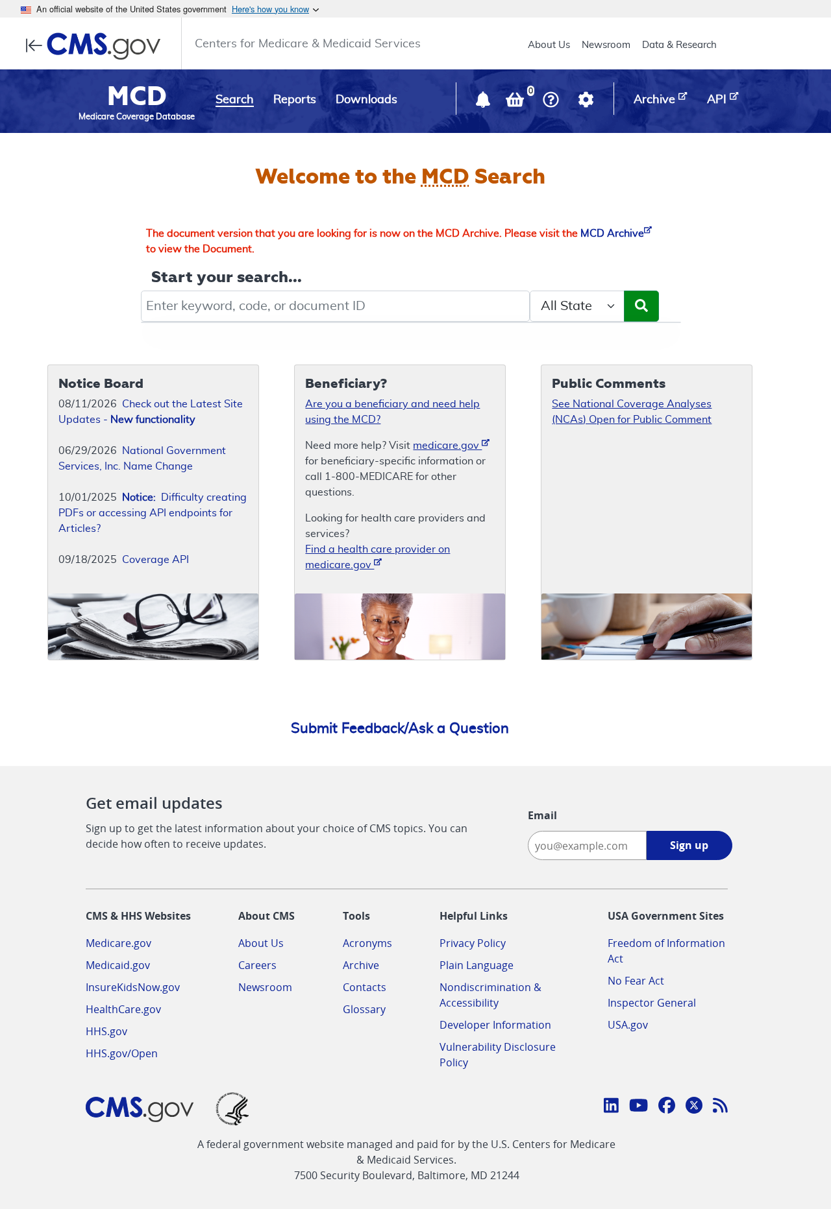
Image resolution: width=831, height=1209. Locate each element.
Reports (294, 100)
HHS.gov (106, 1031)
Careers (257, 965)
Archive (361, 965)
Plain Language (477, 965)
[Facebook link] (666, 1107)
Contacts (364, 987)
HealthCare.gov (123, 1009)
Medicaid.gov (118, 965)
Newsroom (606, 45)
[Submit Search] (641, 306)
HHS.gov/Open (122, 1053)
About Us (549, 45)
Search (235, 100)
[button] (484, 102)
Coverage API (155, 560)
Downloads (366, 100)
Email (542, 815)
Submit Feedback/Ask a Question (400, 728)
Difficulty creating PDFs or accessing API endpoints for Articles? (152, 513)
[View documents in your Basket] (516, 102)
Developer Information (495, 1025)
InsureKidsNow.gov (133, 987)
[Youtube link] (638, 1107)
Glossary (364, 1009)
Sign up (689, 845)
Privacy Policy (473, 943)
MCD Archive (612, 233)
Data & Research (679, 45)
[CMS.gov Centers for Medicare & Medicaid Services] (97, 46)
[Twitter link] (694, 1107)
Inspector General (652, 1003)
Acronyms (367, 943)
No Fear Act (636, 981)
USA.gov (628, 1025)
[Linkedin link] (611, 1107)
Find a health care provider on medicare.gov (377, 557)
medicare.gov (447, 445)
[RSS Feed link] (720, 1107)
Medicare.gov (118, 943)
